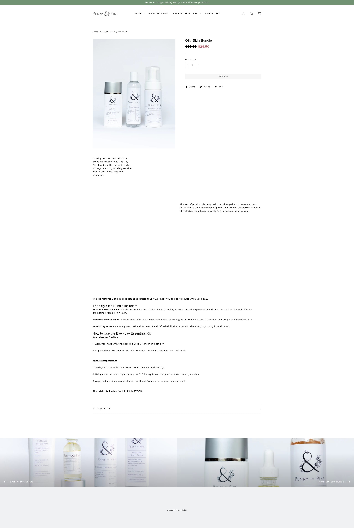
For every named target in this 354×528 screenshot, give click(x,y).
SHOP (138, 13)
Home (95, 32)
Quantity (190, 60)
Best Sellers (105, 32)
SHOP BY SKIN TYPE (185, 13)
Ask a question (102, 409)
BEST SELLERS (158, 13)
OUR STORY (212, 13)
